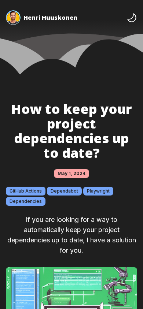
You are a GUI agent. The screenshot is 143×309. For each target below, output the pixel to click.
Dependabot (64, 191)
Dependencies (26, 201)
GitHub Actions (26, 191)
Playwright (98, 191)
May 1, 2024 (71, 173)
